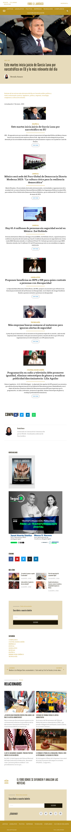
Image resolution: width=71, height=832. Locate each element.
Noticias (12, 650)
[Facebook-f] (11, 559)
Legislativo (19, 9)
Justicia (10, 9)
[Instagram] (29, 559)
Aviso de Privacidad (11, 829)
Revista (5, 2)
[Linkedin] (36, 559)
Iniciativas (7, 4)
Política (29, 9)
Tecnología (48, 9)
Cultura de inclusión (35, 13)
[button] (67, 11)
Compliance (59, 9)
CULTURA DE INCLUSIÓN (35, 370)
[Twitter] (23, 559)
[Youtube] (17, 559)
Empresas (38, 9)
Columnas (13, 2)
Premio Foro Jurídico (16, 654)
